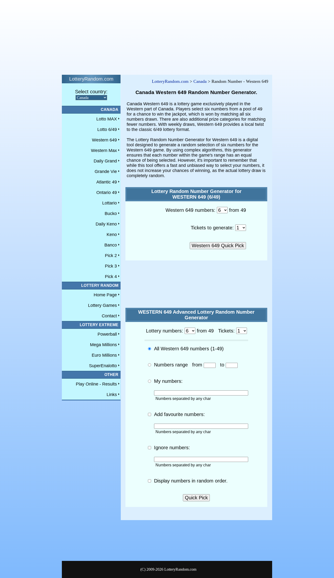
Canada (200, 81)
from (197, 364)
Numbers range (171, 364)
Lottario (109, 203)
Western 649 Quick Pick (218, 245)
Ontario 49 (106, 192)
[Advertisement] (148, 36)
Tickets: (226, 330)
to (222, 364)
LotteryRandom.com (170, 81)
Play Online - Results (96, 384)
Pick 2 (111, 255)
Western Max (104, 150)
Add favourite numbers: (179, 414)
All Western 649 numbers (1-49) (189, 348)
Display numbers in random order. (191, 480)
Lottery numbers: (164, 330)
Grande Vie (106, 171)
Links (112, 394)
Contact (109, 315)
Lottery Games (102, 305)
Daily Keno (106, 224)
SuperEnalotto (103, 365)
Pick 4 (111, 276)
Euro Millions (104, 355)
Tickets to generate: (212, 227)
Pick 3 (111, 266)
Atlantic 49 (106, 182)
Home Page (105, 294)
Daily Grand (105, 161)
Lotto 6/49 (107, 129)
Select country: (91, 91)
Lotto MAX (106, 119)
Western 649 (104, 140)
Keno (112, 234)
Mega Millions (103, 344)
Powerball (107, 334)
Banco (110, 245)
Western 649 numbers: (190, 210)
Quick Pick (196, 497)
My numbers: (168, 381)
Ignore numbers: (172, 447)
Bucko (111, 213)
